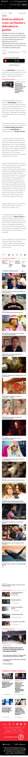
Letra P (5, 13)
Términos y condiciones (10, 753)
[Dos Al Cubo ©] (6, 744)
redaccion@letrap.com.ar (19, 752)
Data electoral (13, 8)
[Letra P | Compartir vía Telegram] (21, 255)
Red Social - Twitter (10, 724)
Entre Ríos (13, 729)
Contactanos (4, 724)
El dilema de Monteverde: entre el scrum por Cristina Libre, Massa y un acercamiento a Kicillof (13, 649)
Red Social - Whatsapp (25, 724)
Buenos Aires (18, 727)
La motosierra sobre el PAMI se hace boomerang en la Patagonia (14, 660)
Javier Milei (12, 1)
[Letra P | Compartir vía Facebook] (17, 255)
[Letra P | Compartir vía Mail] (25, 255)
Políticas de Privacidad (20, 753)
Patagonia (15, 731)
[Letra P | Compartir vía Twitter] (13, 255)
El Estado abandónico (8, 663)
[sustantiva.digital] (22, 744)
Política (10, 13)
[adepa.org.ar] (16, 744)
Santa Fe (8, 729)
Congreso (21, 731)
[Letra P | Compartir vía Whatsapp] (9, 255)
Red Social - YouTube (21, 724)
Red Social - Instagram (17, 724)
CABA (23, 727)
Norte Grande (7, 731)
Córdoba (19, 729)
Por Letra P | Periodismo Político (5, 52)
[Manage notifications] (25, 749)
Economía (11, 727)
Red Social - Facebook (13, 724)
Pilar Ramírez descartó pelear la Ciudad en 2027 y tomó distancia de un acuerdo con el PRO (14, 656)
